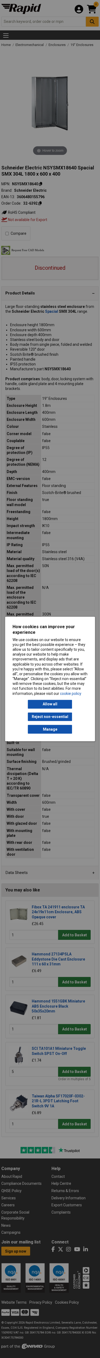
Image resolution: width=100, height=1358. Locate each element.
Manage (50, 729)
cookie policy (70, 693)
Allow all (50, 704)
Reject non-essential (50, 716)
